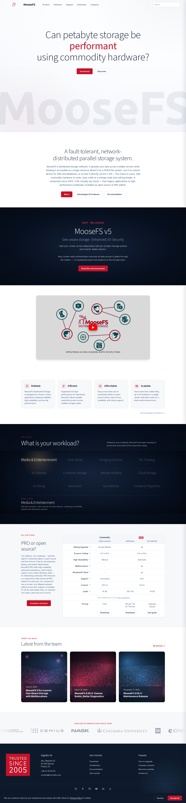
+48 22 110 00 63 (48, 771)
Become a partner (146, 769)
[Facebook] (83, 789)
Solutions (58, 5)
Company (94, 5)
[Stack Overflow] (110, 789)
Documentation (114, 194)
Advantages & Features (88, 194)
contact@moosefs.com (51, 775)
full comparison (124, 598)
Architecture (95, 765)
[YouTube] (96, 789)
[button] (93, 327)
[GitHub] (89, 789)
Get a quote (95, 773)
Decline (160, 798)
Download (81, 5)
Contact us (143, 773)
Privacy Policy (76, 798)
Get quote (152, 613)
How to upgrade (145, 761)
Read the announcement (93, 268)
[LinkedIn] (103, 789)
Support (69, 5)
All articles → (159, 646)
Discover (102, 71)
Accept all (174, 798)
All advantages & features (151, 413)
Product (46, 5)
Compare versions (39, 603)
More (66, 194)
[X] (76, 789)
